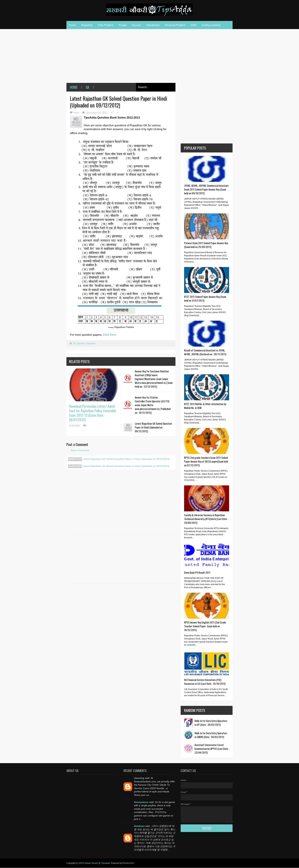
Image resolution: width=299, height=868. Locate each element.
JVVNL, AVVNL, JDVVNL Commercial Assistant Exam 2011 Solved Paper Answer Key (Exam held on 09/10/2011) (206, 189)
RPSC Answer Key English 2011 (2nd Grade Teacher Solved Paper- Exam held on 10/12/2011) (205, 626)
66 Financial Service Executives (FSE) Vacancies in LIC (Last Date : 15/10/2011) (204, 681)
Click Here (109, 334)
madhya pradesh (211, 25)
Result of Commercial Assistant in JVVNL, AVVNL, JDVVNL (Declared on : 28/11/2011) (205, 352)
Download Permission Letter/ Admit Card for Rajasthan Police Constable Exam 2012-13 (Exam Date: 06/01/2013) (92, 413)
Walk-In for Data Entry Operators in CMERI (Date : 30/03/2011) (210, 735)
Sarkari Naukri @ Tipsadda (97, 863)
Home (72, 25)
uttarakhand (152, 25)
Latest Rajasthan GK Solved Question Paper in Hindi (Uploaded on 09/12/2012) (153, 427)
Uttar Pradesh (106, 25)
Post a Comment (80, 450)
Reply (76, 112)
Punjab (122, 25)
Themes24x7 (128, 863)
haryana (136, 25)
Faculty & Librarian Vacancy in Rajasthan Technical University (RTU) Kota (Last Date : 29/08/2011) (206, 519)
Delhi (193, 25)
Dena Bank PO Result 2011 (197, 572)
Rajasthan (87, 25)
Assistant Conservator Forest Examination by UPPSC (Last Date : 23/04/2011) (211, 748)
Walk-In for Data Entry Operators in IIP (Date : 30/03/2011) (210, 722)
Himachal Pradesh (175, 25)
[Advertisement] (120, 58)
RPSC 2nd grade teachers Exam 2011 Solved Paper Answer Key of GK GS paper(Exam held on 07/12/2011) (206, 461)
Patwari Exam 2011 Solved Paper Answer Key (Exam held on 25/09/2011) (206, 245)
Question (81, 343)
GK (87, 87)
